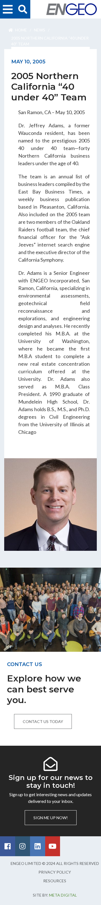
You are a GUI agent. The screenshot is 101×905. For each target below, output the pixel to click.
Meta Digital (63, 895)
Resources (54, 880)
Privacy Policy (54, 872)
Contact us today (43, 721)
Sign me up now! (50, 817)
